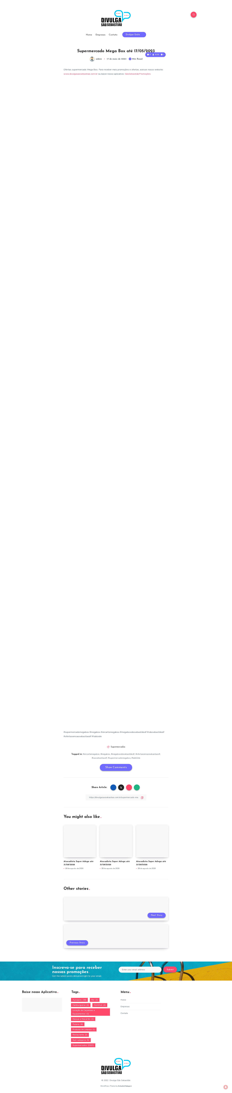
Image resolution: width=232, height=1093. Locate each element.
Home (89, 35)
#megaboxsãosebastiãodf (123, 754)
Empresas (100, 35)
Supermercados (118, 747)
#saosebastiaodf (99, 758)
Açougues (79, 1000)
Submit (170, 970)
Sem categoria (81, 1040)
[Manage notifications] (226, 1087)
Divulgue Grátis (133, 35)
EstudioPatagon (125, 1086)
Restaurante (80, 1034)
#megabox (105, 754)
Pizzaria (78, 1024)
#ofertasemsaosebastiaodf (148, 754)
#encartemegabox (91, 754)
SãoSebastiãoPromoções (138, 73)
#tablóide (136, 758)
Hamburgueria (81, 1005)
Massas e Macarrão (83, 1019)
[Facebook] (38, 15)
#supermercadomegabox (119, 758)
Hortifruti (100, 1005)
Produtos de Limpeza (84, 1029)
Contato (113, 35)
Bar (94, 1000)
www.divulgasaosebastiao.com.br (81, 73)
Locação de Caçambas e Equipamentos (84, 1012)
